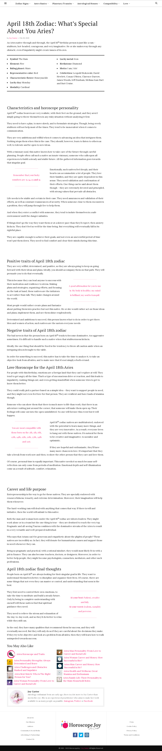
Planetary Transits (62, 3)
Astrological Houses (87, 3)
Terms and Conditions (132, 735)
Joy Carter (13, 38)
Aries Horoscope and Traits (31, 654)
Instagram (68, 701)
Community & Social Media (30, 731)
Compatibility (110, 3)
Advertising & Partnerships (30, 735)
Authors (30, 726)
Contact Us (30, 739)
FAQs (132, 722)
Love (125, 3)
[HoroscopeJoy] (10, 3)
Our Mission (30, 722)
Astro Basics (40, 3)
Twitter (77, 701)
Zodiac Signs (21, 3)
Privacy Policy (132, 731)
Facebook (88, 701)
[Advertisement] (55, 13)
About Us (30, 718)
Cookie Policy (132, 726)
